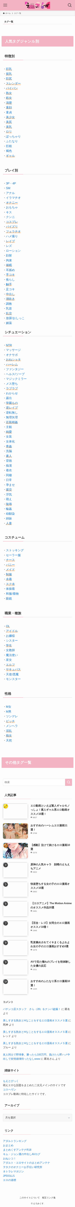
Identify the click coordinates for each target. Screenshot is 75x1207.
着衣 (9, 470)
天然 (9, 740)
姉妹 (9, 518)
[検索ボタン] (70, 5)
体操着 (10, 588)
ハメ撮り (12, 236)
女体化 (10, 441)
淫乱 (9, 731)
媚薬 (9, 323)
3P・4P (11, 183)
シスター (12, 640)
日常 (9, 480)
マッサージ (13, 350)
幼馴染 (10, 513)
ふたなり (12, 141)
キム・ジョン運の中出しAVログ (21, 1154)
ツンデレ (12, 716)
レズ (9, 246)
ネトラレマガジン (13, 1171)
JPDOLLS (9, 1175)
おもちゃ (12, 207)
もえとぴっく (11, 1080)
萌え (9, 499)
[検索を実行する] (68, 782)
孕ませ (10, 485)
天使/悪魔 (12, 674)
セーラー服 (13, 555)
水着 (9, 579)
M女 (8, 706)
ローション (13, 250)
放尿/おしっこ (15, 318)
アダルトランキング (15, 1140)
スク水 (10, 584)
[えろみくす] (37, 5)
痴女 (9, 735)
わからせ (12, 393)
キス (9, 212)
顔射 (9, 255)
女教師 (10, 650)
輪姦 (9, 509)
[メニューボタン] (5, 5)
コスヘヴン (9, 1089)
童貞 (9, 112)
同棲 (9, 475)
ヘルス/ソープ (15, 374)
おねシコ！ (9, 1158)
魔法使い (12, 655)
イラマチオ (13, 197)
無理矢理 (12, 417)
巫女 (9, 659)
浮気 (9, 494)
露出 (9, 398)
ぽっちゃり (13, 136)
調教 (9, 303)
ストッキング (15, 550)
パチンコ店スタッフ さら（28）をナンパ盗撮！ (32, 1009)
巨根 (9, 146)
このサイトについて (29, 1197)
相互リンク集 (49, 1197)
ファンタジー (15, 369)
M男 (8, 711)
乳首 (9, 308)
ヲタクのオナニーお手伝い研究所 (22, 1167)
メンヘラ (12, 726)
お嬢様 (10, 636)
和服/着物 (12, 593)
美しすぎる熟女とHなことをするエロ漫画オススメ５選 (35, 1020)
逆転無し (12, 412)
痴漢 (9, 465)
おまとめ (8, 1145)
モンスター (13, 679)
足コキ (10, 289)
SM (8, 188)
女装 (9, 436)
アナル (10, 193)
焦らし (10, 279)
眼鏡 (9, 598)
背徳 (9, 460)
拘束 (9, 260)
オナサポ (12, 355)
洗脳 (9, 451)
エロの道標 (9, 1179)
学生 (9, 645)
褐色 (9, 151)
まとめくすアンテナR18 (17, 1149)
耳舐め (10, 270)
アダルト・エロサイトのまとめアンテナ (26, 1162)
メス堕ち (12, 383)
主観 (9, 427)
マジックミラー (16, 379)
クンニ (10, 217)
